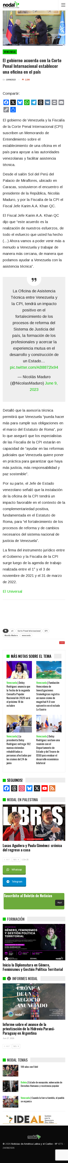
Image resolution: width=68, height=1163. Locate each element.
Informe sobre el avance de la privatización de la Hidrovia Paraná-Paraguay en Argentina (29, 1028)
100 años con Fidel (29, 1066)
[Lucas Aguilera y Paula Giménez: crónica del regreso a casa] (34, 822)
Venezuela (10, 52)
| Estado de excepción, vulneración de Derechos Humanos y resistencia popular (41, 1084)
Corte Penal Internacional (29, 630)
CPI (46, 630)
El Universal (12, 591)
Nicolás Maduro (11, 635)
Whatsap (17, 869)
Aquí (59, 902)
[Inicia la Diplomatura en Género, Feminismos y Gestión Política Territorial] (34, 942)
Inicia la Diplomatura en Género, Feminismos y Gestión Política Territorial (33, 967)
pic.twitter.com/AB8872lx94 (34, 367)
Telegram (17, 881)
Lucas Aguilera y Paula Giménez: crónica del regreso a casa (32, 847)
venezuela (26, 635)
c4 (12, 630)
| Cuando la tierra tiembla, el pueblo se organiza (42, 1099)
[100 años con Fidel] (10, 1070)
